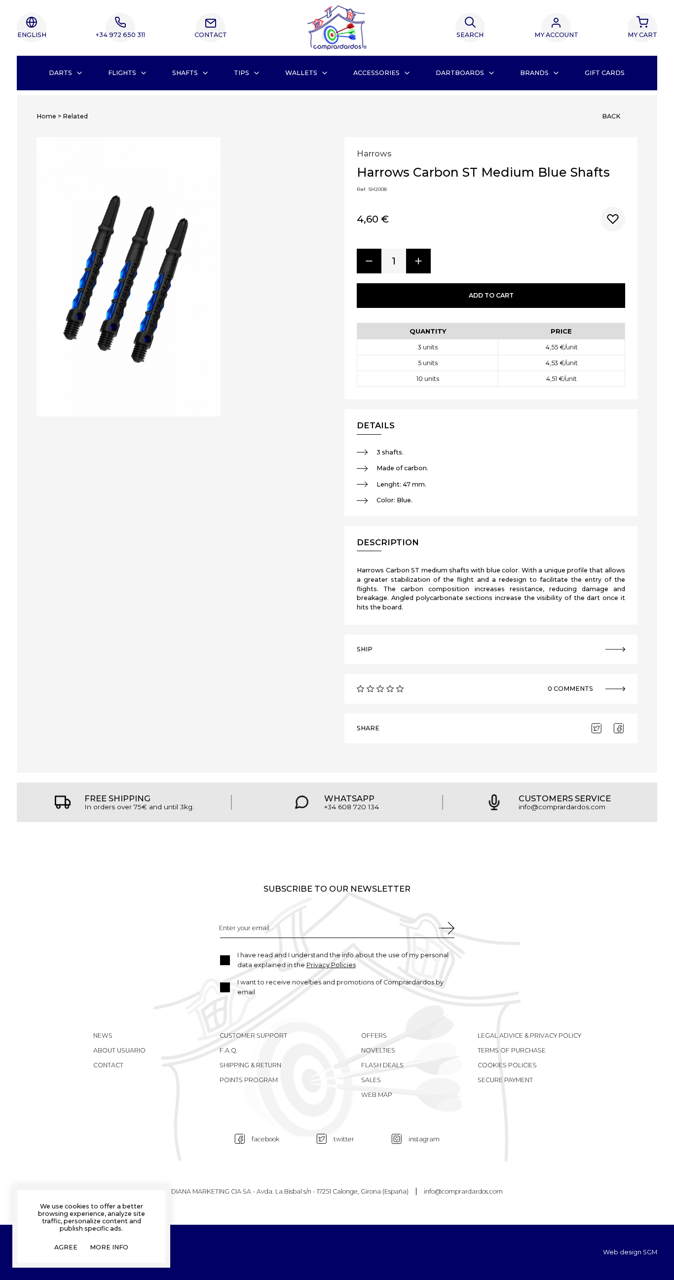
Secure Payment (505, 1080)
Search (470, 34)
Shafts (185, 72)
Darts (60, 72)
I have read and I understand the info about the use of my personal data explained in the (343, 960)
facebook (265, 1139)
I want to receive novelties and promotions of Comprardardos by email (340, 987)
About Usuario (119, 1050)
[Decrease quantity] (369, 261)
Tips (241, 72)
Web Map (376, 1094)
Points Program (249, 1080)
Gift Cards (605, 72)
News (102, 1035)
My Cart (642, 34)
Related (75, 116)
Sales (371, 1080)
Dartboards (460, 72)
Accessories (376, 72)
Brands (534, 72)
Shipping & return (250, 1065)
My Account (556, 34)
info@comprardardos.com (463, 1191)
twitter (344, 1139)
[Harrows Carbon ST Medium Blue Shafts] (129, 277)
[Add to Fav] (612, 219)
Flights (122, 72)
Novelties (378, 1050)
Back (611, 116)
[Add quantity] (418, 261)
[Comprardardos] (337, 27)
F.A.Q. (229, 1050)
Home (46, 116)
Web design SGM (630, 1252)
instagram (424, 1139)
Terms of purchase (512, 1050)
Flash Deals (382, 1065)
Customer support (253, 1035)
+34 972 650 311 (120, 34)
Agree (65, 1247)
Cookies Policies (507, 1065)
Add (491, 295)
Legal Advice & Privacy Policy (529, 1035)
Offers (374, 1035)
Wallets (301, 72)
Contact (210, 34)
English (31, 34)
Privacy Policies (331, 965)
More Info (109, 1247)
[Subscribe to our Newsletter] (446, 928)
